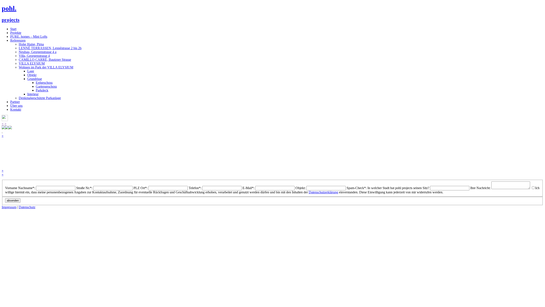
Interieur (33, 94)
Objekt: (300, 188)
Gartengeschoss (46, 86)
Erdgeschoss (44, 82)
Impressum (9, 207)
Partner (15, 102)
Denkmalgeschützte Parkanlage (40, 98)
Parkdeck (42, 90)
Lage (30, 71)
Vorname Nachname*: (20, 188)
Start (13, 29)
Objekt (31, 75)
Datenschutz (27, 207)
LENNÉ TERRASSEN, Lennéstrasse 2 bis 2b (50, 48)
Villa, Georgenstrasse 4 (34, 56)
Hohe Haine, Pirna (31, 44)
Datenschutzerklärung (323, 192)
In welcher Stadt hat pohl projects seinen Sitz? (398, 188)
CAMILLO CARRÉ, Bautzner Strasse (45, 59)
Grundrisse (34, 79)
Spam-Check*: (357, 188)
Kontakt (15, 109)
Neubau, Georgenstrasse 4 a (37, 52)
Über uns (16, 105)
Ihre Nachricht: (480, 188)
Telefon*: (195, 188)
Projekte (15, 33)
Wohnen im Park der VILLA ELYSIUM (46, 67)
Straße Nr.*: (84, 188)
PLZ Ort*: (140, 188)
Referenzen (18, 40)
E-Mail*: (248, 188)
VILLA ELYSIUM (32, 63)
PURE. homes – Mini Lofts (28, 36)
